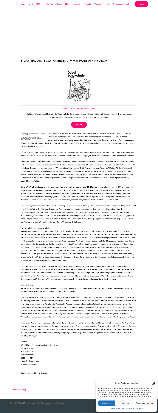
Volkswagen (118, 4)
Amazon (79, 125)
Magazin (23, 4)
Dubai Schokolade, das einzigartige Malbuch (79, 108)
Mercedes (77, 4)
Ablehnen (125, 403)
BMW (38, 4)
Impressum (140, 408)
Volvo (128, 4)
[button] (153, 383)
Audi (31, 4)
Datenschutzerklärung (128, 408)
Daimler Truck (49, 4)
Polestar (88, 4)
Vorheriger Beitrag (18, 390)
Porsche (98, 4)
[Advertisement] (79, 25)
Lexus (59, 4)
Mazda (67, 4)
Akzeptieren (106, 403)
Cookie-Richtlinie (114, 408)
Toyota (107, 4)
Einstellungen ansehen (144, 403)
